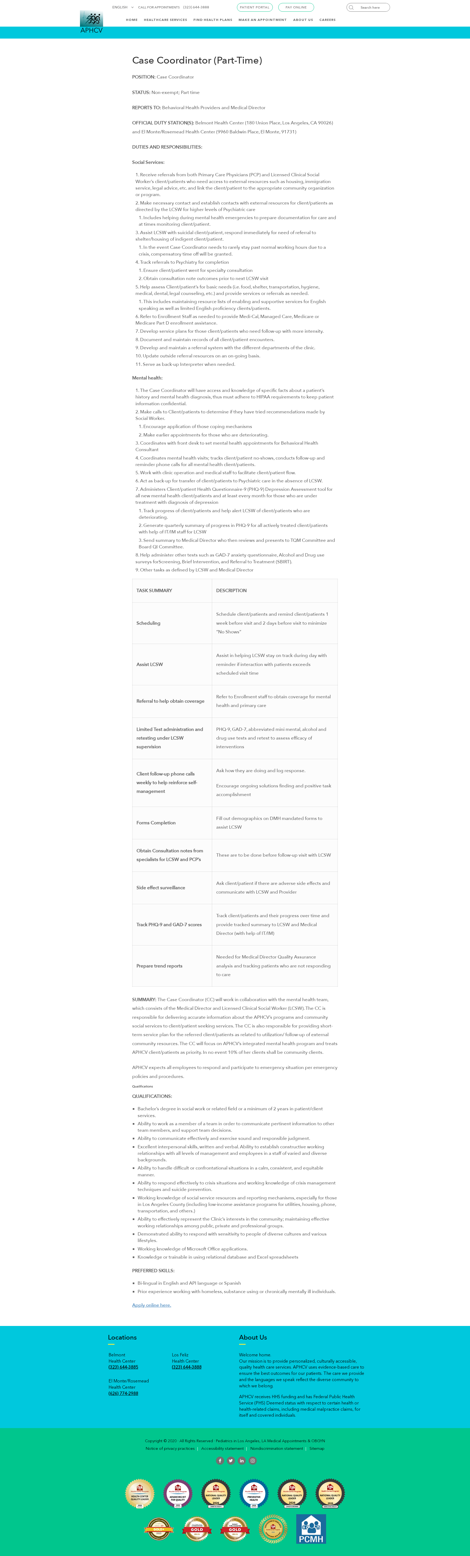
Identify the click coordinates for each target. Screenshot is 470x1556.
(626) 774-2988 (123, 1394)
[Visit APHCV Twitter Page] (231, 1461)
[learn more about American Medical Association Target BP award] (159, 1528)
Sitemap (317, 1449)
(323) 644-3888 (196, 7)
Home (132, 20)
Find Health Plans (212, 20)
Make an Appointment (263, 20)
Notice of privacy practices (170, 1449)
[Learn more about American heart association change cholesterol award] (197, 1528)
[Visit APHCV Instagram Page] (253, 1461)
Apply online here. (151, 1305)
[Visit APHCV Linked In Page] (242, 1461)
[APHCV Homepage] (91, 21)
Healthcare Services (165, 20)
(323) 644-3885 (123, 1367)
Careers (327, 20)
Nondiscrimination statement (276, 1449)
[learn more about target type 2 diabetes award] (235, 1528)
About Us (303, 20)
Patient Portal (255, 7)
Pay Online (296, 7)
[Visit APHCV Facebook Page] (220, 1461)
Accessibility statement (222, 1449)
